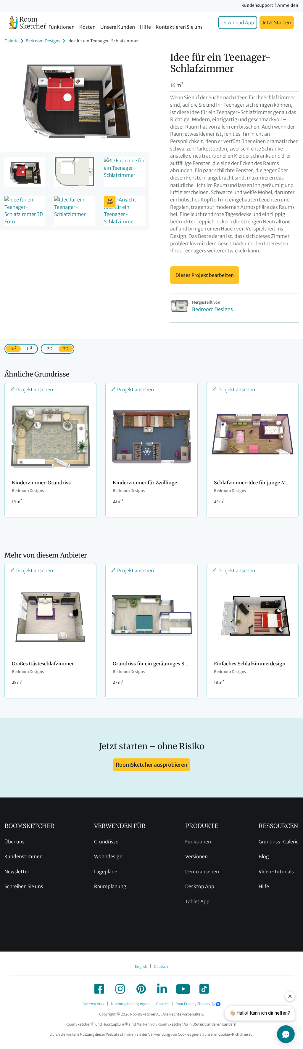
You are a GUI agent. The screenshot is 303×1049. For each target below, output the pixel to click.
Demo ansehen (202, 872)
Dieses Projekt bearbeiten (204, 275)
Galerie (11, 41)
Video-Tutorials (276, 872)
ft (29, 348)
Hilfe (145, 27)
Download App (237, 22)
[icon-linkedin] (162, 989)
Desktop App (199, 886)
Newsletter (16, 872)
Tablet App (197, 901)
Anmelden (287, 5)
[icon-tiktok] (204, 989)
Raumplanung (110, 886)
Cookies (163, 1004)
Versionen (196, 856)
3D (65, 348)
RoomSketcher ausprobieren (151, 764)
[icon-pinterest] (141, 989)
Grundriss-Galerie (279, 842)
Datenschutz (93, 1004)
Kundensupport (257, 5)
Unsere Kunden (117, 27)
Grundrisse (106, 842)
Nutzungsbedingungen (130, 1004)
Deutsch (161, 966)
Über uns (14, 842)
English (141, 966)
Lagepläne (105, 872)
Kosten (87, 27)
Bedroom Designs (43, 41)
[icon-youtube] (183, 989)
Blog (264, 856)
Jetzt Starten (276, 22)
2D (49, 348)
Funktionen (62, 27)
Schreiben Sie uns (23, 886)
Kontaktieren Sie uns (179, 27)
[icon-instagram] (120, 989)
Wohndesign (108, 856)
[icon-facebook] (99, 989)
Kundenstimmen (23, 856)
